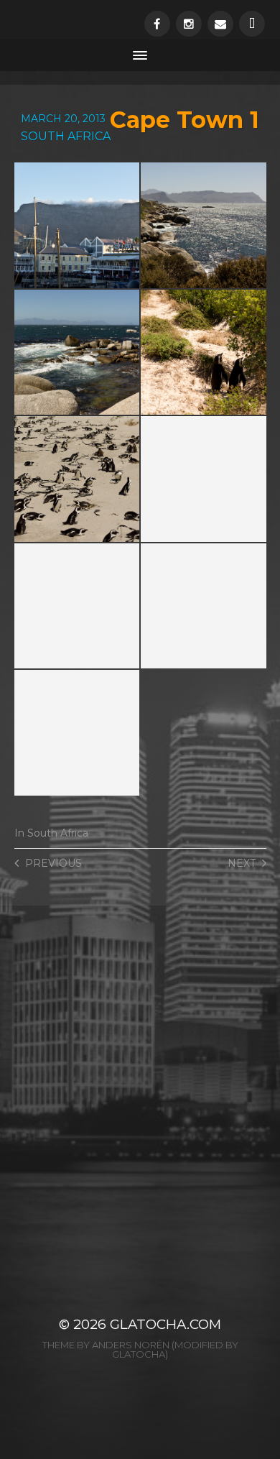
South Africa (57, 833)
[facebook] (157, 24)
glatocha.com (165, 1324)
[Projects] (252, 24)
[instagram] (189, 24)
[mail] (220, 24)
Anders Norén (130, 1344)
